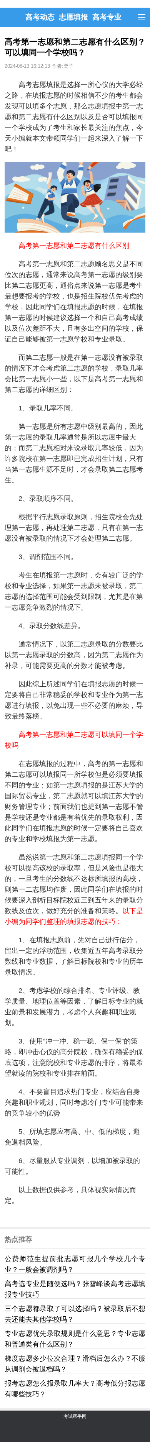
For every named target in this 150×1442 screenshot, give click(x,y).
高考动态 (40, 17)
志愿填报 (73, 17)
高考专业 (107, 17)
